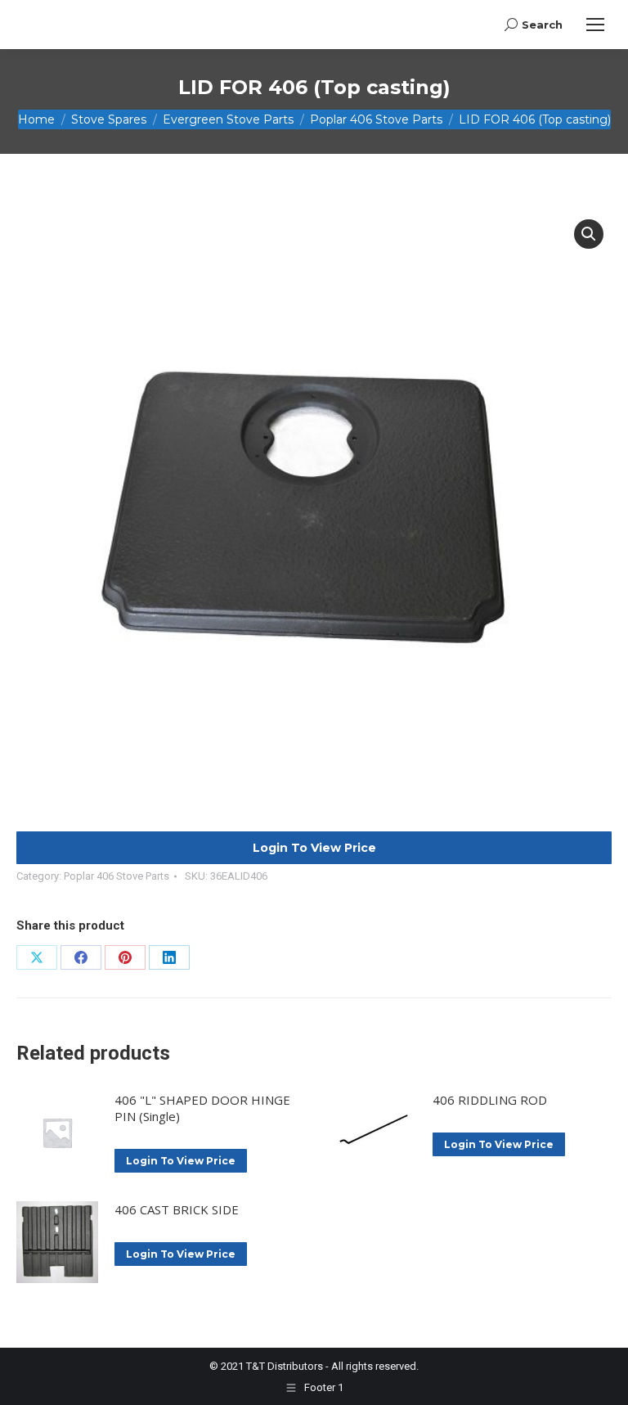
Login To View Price (314, 847)
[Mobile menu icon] (595, 24)
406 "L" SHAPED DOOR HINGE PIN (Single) (202, 1108)
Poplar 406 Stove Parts (116, 876)
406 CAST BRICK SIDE (176, 1209)
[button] (588, 234)
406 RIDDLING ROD (490, 1100)
